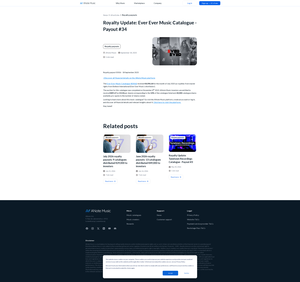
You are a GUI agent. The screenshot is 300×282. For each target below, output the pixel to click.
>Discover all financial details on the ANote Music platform (129, 78)
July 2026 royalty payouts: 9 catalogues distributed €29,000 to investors (115, 161)
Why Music (120, 3)
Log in (189, 3)
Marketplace (139, 3)
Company (157, 3)
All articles (115, 15)
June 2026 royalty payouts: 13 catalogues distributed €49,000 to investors (148, 161)
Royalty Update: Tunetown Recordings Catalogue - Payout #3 (181, 158)
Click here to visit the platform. (167, 102)
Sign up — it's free (210, 3)
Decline (186, 273)
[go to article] (117, 144)
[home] (88, 3)
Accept (170, 273)
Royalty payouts (129, 15)
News (105, 15)
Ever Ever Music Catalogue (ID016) (122, 83)
